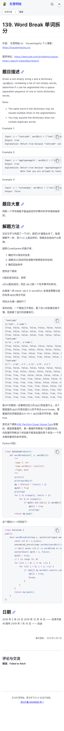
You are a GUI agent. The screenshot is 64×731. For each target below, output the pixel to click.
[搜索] (52, 4)
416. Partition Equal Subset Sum (35, 424)
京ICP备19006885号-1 (32, 702)
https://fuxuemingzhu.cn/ (16, 47)
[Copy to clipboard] (57, 137)
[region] (32, 140)
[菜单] (59, 4)
